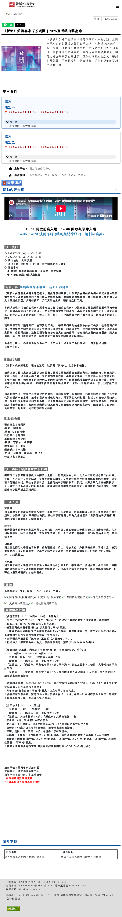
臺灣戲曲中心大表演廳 (22, 126)
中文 (97, 18)
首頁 (8, 14)
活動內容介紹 (13, 190)
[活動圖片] (21, 58)
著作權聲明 (13, 898)
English (111, 18)
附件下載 (10, 842)
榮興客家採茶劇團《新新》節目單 (25, 857)
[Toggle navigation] (118, 6)
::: (2, 14)
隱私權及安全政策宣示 (98, 895)
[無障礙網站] (13, 911)
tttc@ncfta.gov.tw (30, 889)
